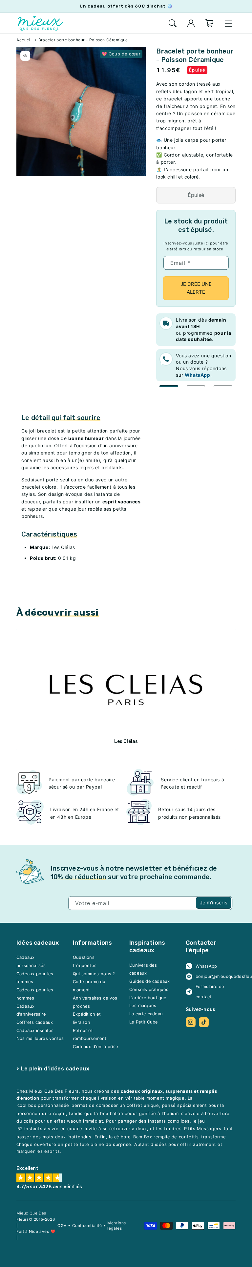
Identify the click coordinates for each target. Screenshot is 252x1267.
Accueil (24, 39)
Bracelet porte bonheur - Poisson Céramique (83, 39)
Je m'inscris (213, 902)
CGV (62, 1225)
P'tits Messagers (202, 1128)
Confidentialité (87, 1225)
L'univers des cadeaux (143, 969)
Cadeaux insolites (34, 1030)
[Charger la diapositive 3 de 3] (223, 386)
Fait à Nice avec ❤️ (36, 1231)
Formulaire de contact (210, 992)
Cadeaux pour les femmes (34, 977)
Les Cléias (126, 741)
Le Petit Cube (143, 1021)
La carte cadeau (146, 1013)
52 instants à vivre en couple (49, 1128)
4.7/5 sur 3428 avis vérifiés (49, 1187)
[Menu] (229, 23)
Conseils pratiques (149, 989)
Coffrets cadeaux (34, 1022)
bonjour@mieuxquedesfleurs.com (213, 976)
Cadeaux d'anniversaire (31, 1010)
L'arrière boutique (148, 997)
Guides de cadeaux (149, 981)
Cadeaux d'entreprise (95, 1046)
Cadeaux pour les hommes (34, 994)
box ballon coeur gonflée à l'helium (139, 1113)
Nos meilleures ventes (40, 1038)
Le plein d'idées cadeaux (55, 1069)
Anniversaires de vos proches (95, 1002)
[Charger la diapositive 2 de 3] (196, 386)
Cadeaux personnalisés (31, 961)
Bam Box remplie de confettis (166, 1136)
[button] (172, 23)
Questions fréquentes (84, 961)
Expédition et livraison (87, 1018)
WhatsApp (206, 966)
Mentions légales (116, 1225)
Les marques (142, 1005)
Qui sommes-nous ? (94, 973)
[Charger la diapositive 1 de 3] (168, 386)
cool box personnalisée (43, 1105)
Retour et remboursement (90, 1034)
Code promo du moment (89, 986)
